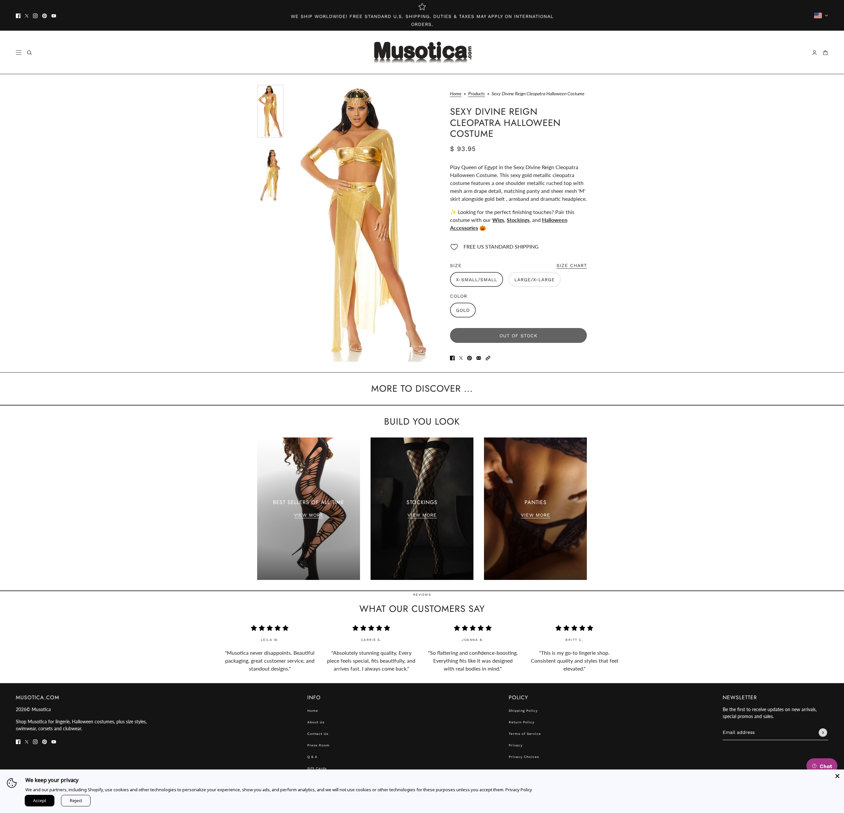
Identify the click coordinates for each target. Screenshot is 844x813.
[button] (488, 357)
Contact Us (317, 734)
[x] (26, 15)
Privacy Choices (524, 757)
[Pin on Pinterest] (469, 357)
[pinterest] (44, 15)
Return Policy (521, 722)
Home (456, 93)
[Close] (837, 776)
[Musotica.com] (422, 52)
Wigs (498, 220)
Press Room (318, 745)
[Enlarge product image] (363, 223)
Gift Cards (317, 768)
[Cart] (825, 52)
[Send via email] (479, 357)
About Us (315, 722)
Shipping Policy (523, 710)
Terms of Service (525, 734)
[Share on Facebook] (452, 357)
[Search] (29, 52)
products (476, 93)
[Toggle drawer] (18, 52)
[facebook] (18, 15)
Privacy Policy (518, 790)
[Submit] (823, 732)
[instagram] (35, 15)
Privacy (516, 745)
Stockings (518, 220)
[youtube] (54, 15)
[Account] (814, 52)
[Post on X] (461, 357)
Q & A (312, 757)
